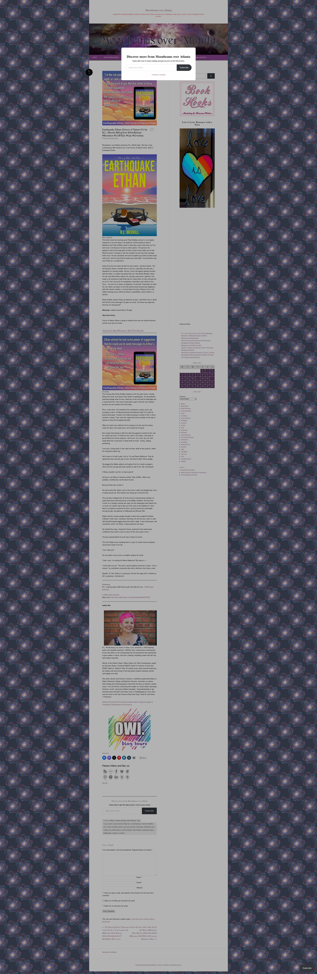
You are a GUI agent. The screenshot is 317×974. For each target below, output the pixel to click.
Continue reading (158, 75)
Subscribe (184, 68)
